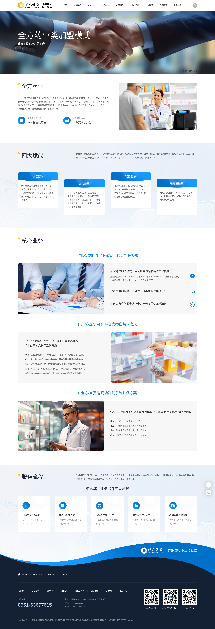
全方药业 (51, 575)
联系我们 (163, 5)
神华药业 (64, 575)
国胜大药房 (37, 575)
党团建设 (119, 5)
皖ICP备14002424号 (65, 620)
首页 (65, 5)
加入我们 (149, 5)
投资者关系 (134, 5)
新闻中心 (105, 5)
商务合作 (91, 5)
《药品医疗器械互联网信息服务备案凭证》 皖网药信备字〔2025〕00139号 (104, 620)
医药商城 (177, 5)
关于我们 (77, 5)
